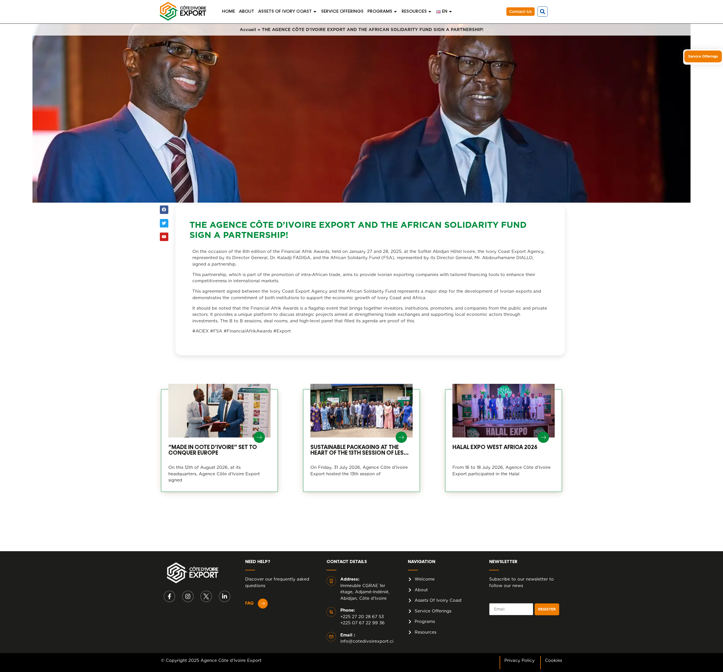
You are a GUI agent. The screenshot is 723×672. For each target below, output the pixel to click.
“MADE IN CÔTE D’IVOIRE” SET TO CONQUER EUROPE (212, 450)
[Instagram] (187, 596)
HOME (228, 11)
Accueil (248, 29)
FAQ (249, 603)
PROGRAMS (379, 11)
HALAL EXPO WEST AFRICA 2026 (494, 447)
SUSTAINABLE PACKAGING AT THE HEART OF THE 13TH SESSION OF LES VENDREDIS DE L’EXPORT (357, 450)
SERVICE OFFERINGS (342, 11)
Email (495, 601)
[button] (542, 11)
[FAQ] (263, 603)
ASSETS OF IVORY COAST (285, 11)
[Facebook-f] (169, 596)
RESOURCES (414, 11)
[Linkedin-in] (224, 596)
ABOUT (246, 11)
